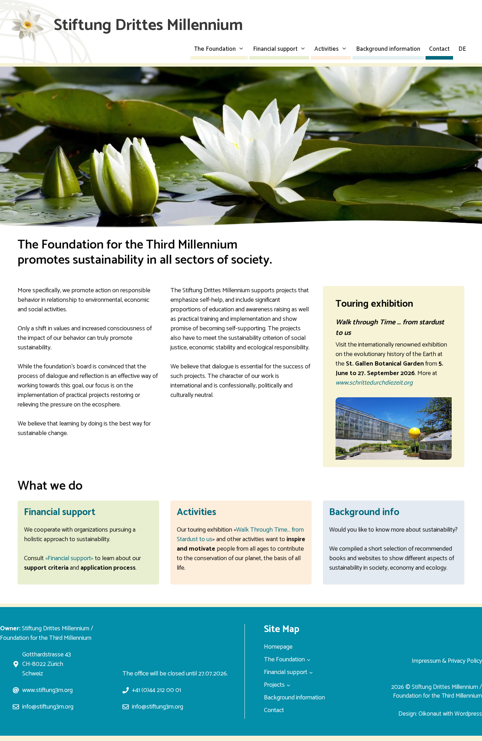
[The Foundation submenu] (309, 660)
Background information (388, 49)
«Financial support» (69, 558)
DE (462, 49)
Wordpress (468, 714)
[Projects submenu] (288, 685)
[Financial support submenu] (311, 672)
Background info (364, 512)
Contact (439, 49)
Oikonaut (429, 714)
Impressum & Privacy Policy (447, 661)
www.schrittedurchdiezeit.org (374, 383)
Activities (326, 49)
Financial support (275, 49)
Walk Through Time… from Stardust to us (240, 535)
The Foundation (215, 49)
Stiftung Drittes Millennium (148, 25)
